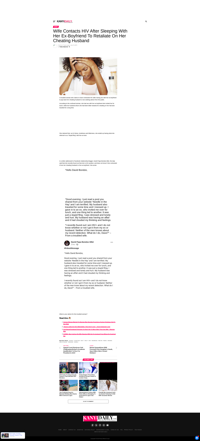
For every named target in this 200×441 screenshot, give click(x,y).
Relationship (63, 342)
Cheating (77, 340)
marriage (94, 340)
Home (60, 429)
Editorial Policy (90, 429)
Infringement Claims (102, 429)
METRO (100, 340)
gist (82, 340)
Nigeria (110, 340)
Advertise (80, 429)
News (105, 340)
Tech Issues (138, 429)
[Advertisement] (100, 10)
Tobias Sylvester (63, 46)
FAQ (121, 429)
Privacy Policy (128, 429)
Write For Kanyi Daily (100, 431)
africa (71, 340)
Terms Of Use (115, 429)
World (76, 342)
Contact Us (71, 429)
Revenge (71, 342)
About (65, 429)
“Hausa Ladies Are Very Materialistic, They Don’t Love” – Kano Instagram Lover (86, 326)
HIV (90, 340)
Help (86, 340)
